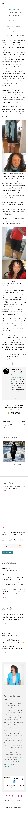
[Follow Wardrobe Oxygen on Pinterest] (21, 796)
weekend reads (7, 364)
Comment (6, 490)
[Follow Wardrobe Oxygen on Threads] (12, 796)
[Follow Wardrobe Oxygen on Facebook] (9, 796)
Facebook (14, 392)
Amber (4, 633)
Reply (4, 598)
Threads (19, 392)
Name (5, 519)
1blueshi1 (6, 568)
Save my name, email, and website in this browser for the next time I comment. (14, 534)
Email (4, 527)
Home (6, 799)
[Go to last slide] (5, 456)
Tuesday (23, 423)
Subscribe (20, 800)
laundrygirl (6, 608)
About (13, 799)
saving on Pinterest (16, 394)
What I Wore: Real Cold (13, 465)
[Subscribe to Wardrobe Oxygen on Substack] (18, 796)
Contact (20, 799)
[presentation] (14, 451)
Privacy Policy (9, 800)
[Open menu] (25, 3)
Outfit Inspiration (14, 9)
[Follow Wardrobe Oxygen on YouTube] (15, 796)
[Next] (22, 456)
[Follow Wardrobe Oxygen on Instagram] (6, 796)
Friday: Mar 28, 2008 (7, 424)
